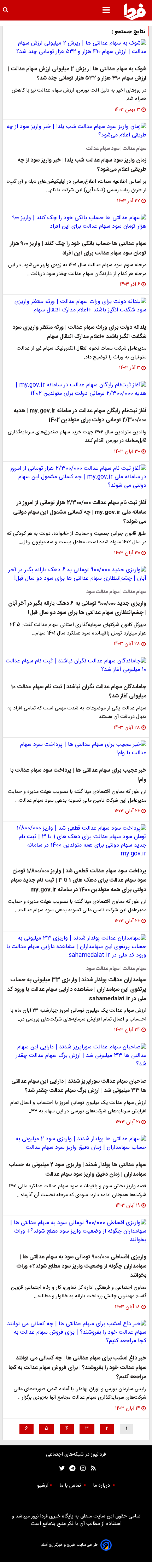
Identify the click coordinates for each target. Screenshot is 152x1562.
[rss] (91, 1468)
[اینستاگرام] (81, 1468)
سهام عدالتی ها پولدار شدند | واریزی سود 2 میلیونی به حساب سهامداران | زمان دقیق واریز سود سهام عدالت (77, 1169)
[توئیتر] (60, 1468)
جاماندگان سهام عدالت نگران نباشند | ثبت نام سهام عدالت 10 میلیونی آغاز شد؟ (78, 691)
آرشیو (42, 1485)
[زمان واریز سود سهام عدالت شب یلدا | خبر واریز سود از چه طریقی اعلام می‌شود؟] (76, 131)
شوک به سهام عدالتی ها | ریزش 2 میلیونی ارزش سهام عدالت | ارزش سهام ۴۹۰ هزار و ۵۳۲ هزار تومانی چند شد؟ (77, 73)
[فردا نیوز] (134, 12)
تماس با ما (70, 1485)
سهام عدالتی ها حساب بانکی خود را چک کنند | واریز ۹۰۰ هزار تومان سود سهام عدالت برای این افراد (78, 248)
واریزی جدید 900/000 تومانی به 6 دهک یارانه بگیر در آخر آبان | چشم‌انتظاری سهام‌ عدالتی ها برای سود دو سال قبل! (77, 608)
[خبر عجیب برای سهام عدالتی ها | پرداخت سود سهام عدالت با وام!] (76, 749)
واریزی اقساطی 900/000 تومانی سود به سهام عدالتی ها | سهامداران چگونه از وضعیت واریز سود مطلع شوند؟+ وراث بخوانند (81, 1266)
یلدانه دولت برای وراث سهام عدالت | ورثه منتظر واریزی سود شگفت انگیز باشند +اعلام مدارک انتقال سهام (79, 332)
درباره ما (102, 1485)
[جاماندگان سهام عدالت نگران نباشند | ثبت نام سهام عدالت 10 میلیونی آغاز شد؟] (76, 665)
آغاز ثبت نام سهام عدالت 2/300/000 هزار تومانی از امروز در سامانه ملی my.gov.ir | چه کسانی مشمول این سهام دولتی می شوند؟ (79, 512)
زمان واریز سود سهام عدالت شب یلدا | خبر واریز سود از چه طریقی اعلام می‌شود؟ (82, 165)
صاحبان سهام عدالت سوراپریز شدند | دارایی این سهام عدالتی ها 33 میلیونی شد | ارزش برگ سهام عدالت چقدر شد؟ (78, 1086)
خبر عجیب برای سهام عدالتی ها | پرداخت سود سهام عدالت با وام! (78, 775)
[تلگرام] (70, 1468)
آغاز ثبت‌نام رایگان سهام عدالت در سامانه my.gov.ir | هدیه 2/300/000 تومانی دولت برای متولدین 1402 (79, 415)
